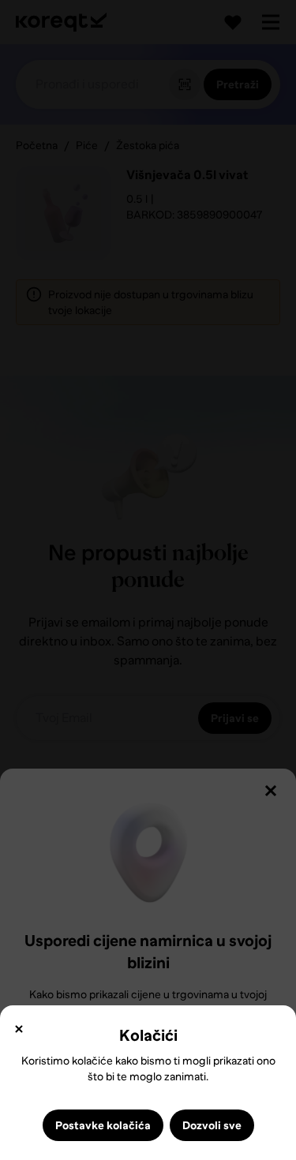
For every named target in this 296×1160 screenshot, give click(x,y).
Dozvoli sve (212, 1125)
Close (19, 1029)
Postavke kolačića (103, 1125)
